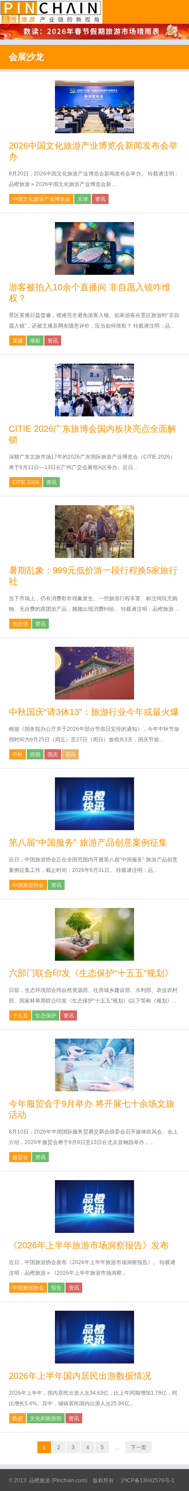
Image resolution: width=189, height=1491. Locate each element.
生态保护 (45, 1016)
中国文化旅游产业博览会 (41, 199)
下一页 (138, 1447)
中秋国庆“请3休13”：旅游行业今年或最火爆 (94, 712)
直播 (17, 341)
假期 (35, 754)
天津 (82, 199)
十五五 (20, 1016)
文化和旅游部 (46, 1418)
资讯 (100, 199)
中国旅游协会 (28, 885)
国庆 (52, 754)
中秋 (17, 754)
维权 (35, 341)
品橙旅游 (51, 12)
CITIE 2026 (25, 482)
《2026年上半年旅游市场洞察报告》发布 (89, 1245)
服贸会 (20, 1157)
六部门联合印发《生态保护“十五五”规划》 (91, 973)
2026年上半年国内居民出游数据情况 (80, 1376)
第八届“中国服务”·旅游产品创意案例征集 (88, 842)
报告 (56, 1288)
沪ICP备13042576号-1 (147, 1480)
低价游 (20, 624)
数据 (17, 1418)
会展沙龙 (26, 57)
